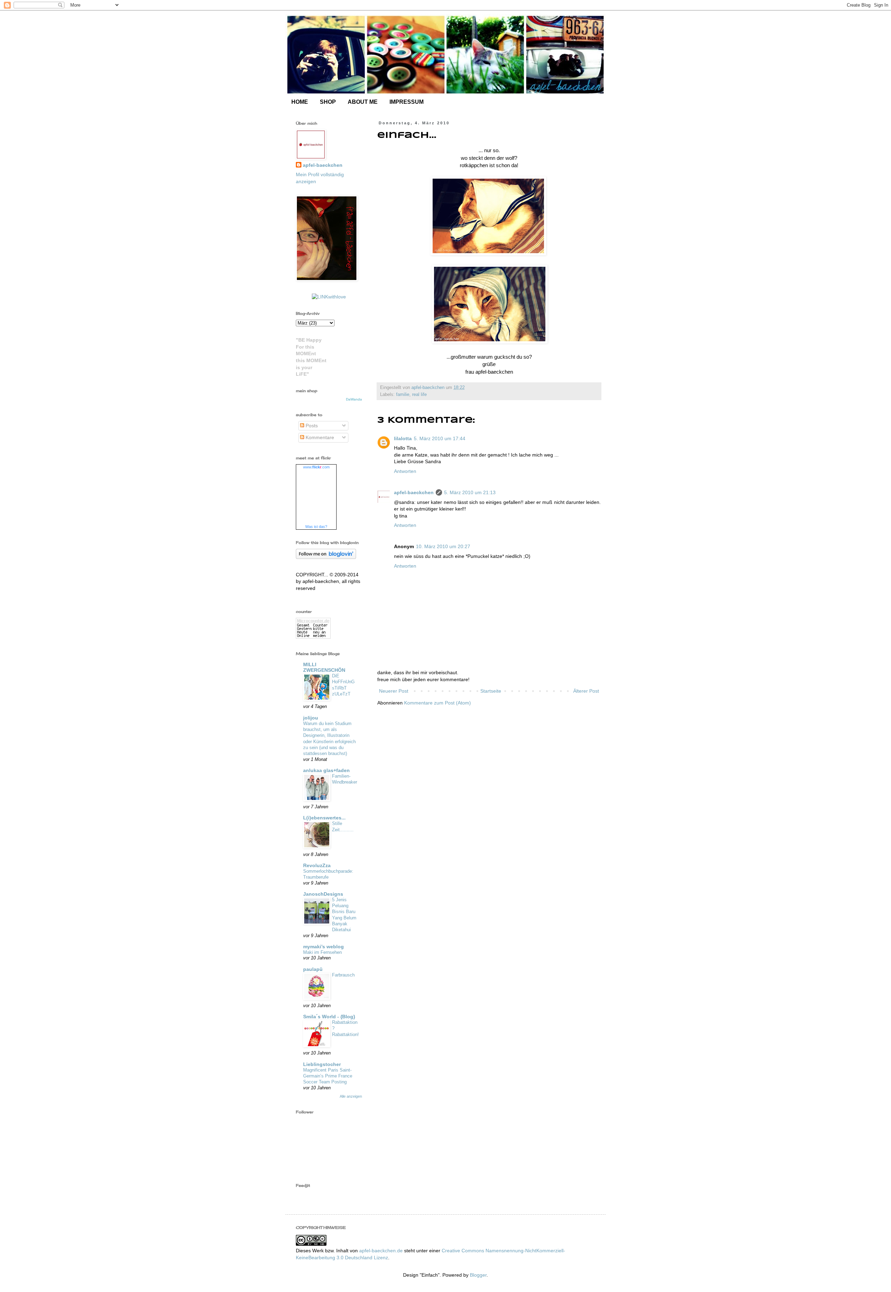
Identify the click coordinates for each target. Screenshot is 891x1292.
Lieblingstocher (322, 1064)
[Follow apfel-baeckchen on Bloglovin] (326, 557)
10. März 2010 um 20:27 (443, 546)
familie (402, 394)
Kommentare (319, 437)
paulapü (313, 969)
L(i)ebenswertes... (324, 817)
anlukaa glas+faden (326, 770)
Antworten (405, 471)
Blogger (478, 1275)
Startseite (490, 691)
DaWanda (354, 399)
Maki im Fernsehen (322, 952)
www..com (316, 467)
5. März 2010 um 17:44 (439, 438)
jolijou (310, 718)
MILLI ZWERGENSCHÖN (324, 667)
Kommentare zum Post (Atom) (437, 703)
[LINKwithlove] (329, 296)
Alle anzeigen (351, 1096)
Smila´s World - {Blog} (329, 1016)
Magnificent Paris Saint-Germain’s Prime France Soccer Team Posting (327, 1076)
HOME (299, 102)
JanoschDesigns (323, 894)
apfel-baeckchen (414, 492)
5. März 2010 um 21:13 (470, 492)
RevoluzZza (317, 865)
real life (419, 394)
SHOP (328, 102)
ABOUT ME (363, 102)
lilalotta (403, 438)
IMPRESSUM (406, 102)
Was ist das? (316, 526)
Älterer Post (586, 691)
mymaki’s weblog (323, 946)
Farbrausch (343, 975)
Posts (311, 425)
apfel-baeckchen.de (381, 1250)
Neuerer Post (393, 691)
